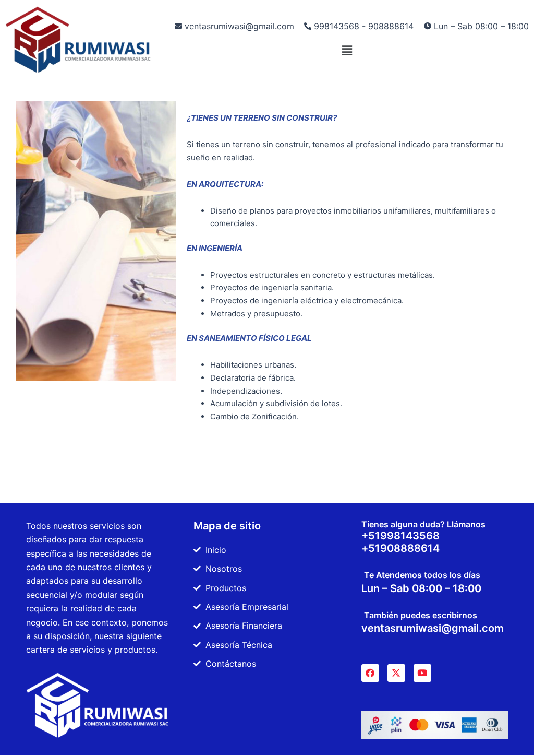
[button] (347, 50)
